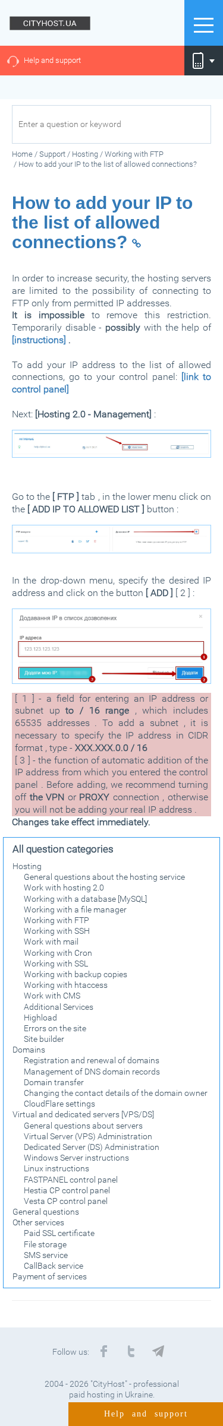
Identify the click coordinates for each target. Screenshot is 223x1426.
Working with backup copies (75, 974)
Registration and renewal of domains (91, 1060)
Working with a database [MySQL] (85, 899)
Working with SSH (57, 931)
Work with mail (51, 941)
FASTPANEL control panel (71, 1179)
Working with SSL (56, 963)
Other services (38, 1222)
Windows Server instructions (76, 1157)
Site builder (44, 1039)
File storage (45, 1244)
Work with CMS (52, 995)
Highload (40, 1017)
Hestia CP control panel (67, 1190)
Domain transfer (54, 1082)
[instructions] (39, 340)
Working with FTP (56, 920)
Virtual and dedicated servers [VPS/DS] (83, 1114)
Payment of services (49, 1276)
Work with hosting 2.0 (64, 887)
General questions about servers (83, 1125)
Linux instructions (56, 1168)
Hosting (27, 866)
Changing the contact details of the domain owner (116, 1093)
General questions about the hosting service (104, 877)
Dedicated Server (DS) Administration (91, 1147)
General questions (45, 1211)
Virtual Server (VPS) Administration (88, 1136)
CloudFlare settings (59, 1103)
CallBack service (53, 1265)
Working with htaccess (66, 985)
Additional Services (58, 1007)
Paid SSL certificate (59, 1233)
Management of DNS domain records (92, 1071)
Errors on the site (55, 1028)
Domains (28, 1049)
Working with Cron (58, 953)
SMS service (46, 1255)
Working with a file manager (75, 909)
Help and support (52, 60)
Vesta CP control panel (66, 1201)
